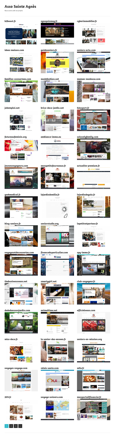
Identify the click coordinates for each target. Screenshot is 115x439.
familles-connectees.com (18, 78)
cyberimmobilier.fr (87, 21)
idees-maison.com (14, 50)
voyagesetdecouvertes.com (19, 252)
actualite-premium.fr (88, 165)
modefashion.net (50, 78)
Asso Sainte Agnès (20, 6)
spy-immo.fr (83, 252)
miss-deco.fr (11, 339)
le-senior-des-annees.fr (53, 339)
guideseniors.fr (49, 50)
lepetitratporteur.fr (87, 223)
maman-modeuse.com (88, 78)
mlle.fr (80, 368)
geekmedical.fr (12, 194)
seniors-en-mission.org (89, 339)
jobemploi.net (12, 107)
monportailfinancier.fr (89, 397)
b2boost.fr (10, 21)
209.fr (8, 397)
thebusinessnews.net (16, 281)
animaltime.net (49, 310)
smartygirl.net (49, 281)
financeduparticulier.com (54, 252)
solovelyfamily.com (87, 136)
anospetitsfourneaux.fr (53, 165)
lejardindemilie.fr (50, 194)
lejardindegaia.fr (86, 194)
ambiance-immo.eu (51, 136)
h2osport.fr (83, 107)
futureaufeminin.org (16, 136)
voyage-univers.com (52, 397)
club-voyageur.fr (86, 281)
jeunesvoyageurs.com (16, 165)
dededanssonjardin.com (17, 310)
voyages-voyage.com (16, 368)
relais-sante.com (50, 368)
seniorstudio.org (50, 223)
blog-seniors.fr (13, 223)
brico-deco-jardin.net (52, 107)
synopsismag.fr (49, 21)
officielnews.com (86, 310)
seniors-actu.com (86, 50)
